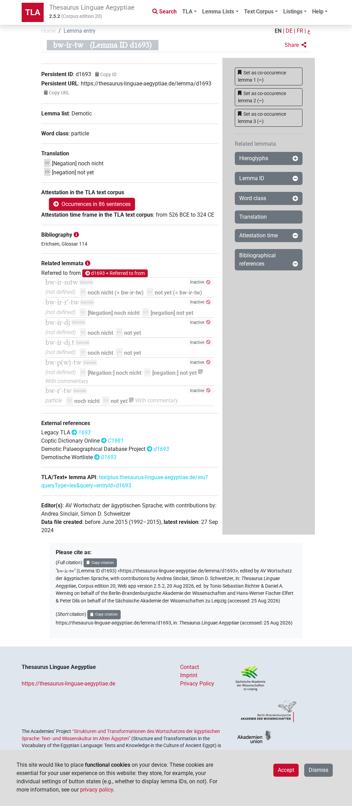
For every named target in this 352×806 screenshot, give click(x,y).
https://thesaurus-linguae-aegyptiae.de (68, 683)
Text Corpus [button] (259, 11)
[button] (295, 45)
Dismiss (318, 770)
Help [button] (317, 11)
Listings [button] (292, 11)
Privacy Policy (197, 683)
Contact (189, 667)
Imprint (188, 675)
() (262, 76)
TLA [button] (187, 11)
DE (289, 31)
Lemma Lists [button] (218, 11)
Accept (286, 770)
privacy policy (96, 789)
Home (48, 31)
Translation (253, 217)
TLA (32, 12)
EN (278, 31)
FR (300, 31)
